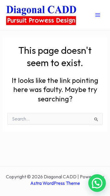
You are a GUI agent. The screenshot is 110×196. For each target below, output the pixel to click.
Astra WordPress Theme (55, 183)
